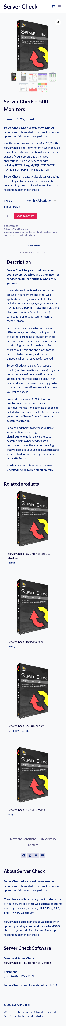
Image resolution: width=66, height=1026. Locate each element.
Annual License (28, 232)
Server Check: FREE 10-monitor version (27, 962)
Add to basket (25, 216)
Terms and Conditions (23, 839)
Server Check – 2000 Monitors (26, 726)
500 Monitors (15, 232)
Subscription (29, 235)
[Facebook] (23, 855)
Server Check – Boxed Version (26, 642)
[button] (58, 22)
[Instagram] (30, 855)
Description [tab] (33, 245)
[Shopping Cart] (53, 6)
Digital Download (20, 229)
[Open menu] (59, 6)
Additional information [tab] (33, 252)
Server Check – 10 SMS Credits (26, 809)
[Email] (42, 855)
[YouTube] (36, 855)
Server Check (17, 235)
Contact (33, 844)
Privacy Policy (47, 839)
